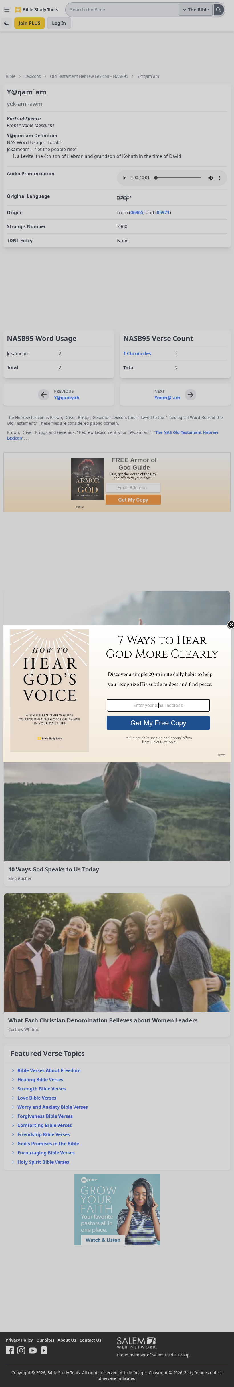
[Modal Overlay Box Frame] (117, 693)
